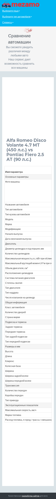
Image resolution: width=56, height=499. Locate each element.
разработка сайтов (30, 496)
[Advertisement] (28, 110)
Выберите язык (10, 10)
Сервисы (7, 22)
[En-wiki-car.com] (28, 4)
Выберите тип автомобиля (16, 16)
